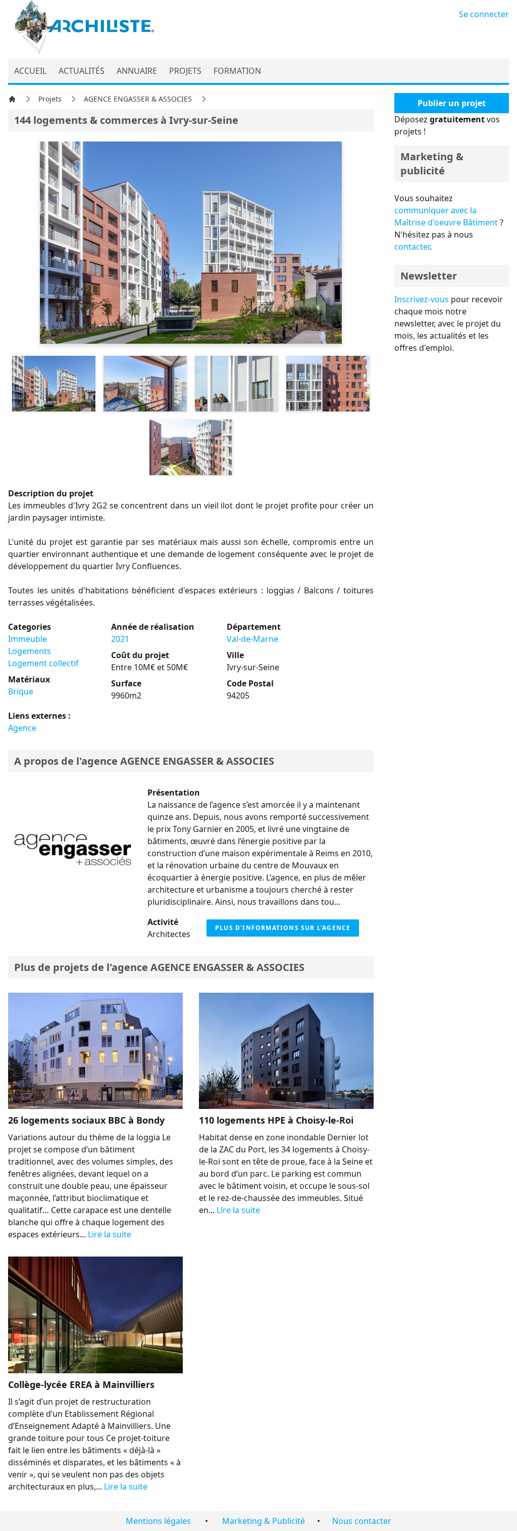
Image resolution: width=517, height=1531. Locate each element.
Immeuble (27, 638)
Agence (22, 727)
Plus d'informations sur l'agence (282, 927)
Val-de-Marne (252, 638)
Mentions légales (158, 1520)
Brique (20, 691)
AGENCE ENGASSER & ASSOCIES (138, 99)
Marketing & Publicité (263, 1520)
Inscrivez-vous (421, 299)
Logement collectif (43, 663)
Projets (50, 99)
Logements (29, 651)
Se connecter (484, 14)
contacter (412, 246)
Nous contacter (361, 1520)
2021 (120, 638)
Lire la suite (109, 1234)
